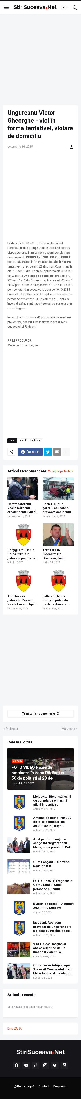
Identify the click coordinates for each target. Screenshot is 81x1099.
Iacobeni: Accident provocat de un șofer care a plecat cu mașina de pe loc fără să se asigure (52, 927)
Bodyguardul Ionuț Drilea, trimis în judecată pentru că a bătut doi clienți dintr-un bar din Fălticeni (22, 554)
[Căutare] (75, 7)
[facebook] (16, 1065)
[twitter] (55, 1065)
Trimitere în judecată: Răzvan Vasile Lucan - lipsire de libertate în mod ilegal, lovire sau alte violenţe (22, 600)
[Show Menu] (6, 7)
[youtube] (26, 1065)
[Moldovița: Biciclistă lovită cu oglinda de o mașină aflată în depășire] (18, 802)
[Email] (57, 452)
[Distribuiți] (70, 146)
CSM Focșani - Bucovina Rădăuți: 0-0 (51, 864)
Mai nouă (12, 728)
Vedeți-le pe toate (59, 471)
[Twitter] (48, 452)
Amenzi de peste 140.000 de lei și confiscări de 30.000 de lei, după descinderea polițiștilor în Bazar (52, 822)
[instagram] (45, 1065)
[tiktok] (35, 1065)
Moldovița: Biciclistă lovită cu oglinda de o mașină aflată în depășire (52, 800)
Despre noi (60, 1086)
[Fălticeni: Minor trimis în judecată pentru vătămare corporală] (58, 581)
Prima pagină (26, 1086)
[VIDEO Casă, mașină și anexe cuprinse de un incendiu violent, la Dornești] (18, 949)
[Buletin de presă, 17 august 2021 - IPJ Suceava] (18, 908)
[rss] (64, 1065)
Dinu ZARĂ (14, 1028)
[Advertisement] (40, 59)
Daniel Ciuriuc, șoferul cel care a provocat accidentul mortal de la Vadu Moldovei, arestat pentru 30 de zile (57, 508)
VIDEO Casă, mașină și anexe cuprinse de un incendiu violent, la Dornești (49, 948)
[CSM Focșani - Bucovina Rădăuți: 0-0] (18, 866)
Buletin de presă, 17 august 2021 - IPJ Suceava (53, 906)
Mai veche (68, 728)
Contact (44, 1086)
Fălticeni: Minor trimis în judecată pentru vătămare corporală (55, 600)
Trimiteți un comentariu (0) (40, 713)
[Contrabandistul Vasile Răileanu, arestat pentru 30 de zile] (22, 488)
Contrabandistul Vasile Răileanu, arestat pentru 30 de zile (22, 508)
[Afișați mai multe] (66, 452)
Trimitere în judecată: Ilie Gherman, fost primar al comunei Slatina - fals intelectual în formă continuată (57, 554)
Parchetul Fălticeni (30, 440)
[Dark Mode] (65, 7)
